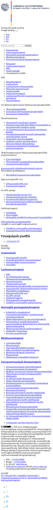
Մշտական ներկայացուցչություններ (24, 112)
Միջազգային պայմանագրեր (16, 222)
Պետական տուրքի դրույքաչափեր (23, 374)
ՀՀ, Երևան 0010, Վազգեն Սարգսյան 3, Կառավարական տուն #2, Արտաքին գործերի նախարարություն (24, 477)
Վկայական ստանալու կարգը (21, 123)
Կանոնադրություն (15, 93)
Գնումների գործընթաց (18, 291)
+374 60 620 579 (12, 241)
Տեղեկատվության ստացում (20, 352)
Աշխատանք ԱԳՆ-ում (17, 184)
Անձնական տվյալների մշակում (22, 357)
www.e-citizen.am (40, 466)
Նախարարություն (15, 52)
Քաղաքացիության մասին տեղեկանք (25, 393)
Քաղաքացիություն (16, 390)
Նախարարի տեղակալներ (19, 86)
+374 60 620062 (19, 462)
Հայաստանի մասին (16, 258)
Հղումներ (11, 265)
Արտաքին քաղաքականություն (22, 55)
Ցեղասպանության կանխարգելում (24, 329)
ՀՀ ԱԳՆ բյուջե (13, 296)
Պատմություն (13, 101)
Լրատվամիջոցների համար (20, 348)
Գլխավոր (11, 64)
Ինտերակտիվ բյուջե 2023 (19, 195)
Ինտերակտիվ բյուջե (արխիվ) (21, 197)
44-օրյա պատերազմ (16, 333)
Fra (7, 41)
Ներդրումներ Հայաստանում (20, 262)
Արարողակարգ (14, 281)
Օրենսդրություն (14, 298)
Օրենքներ (11, 213)
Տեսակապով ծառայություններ (22, 407)
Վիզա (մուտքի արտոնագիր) (20, 381)
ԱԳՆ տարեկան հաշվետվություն (22, 350)
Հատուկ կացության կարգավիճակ (24, 395)
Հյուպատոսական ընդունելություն (23, 367)
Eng (7, 37)
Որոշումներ (12, 215)
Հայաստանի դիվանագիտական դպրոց (21, 168)
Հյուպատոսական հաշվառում (21, 369)
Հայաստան (12, 50)
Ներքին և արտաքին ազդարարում (24, 228)
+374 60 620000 (17, 459)
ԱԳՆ (8, 68)
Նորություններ (13, 343)
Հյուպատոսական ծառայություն (22, 59)
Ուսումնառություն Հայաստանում (23, 260)
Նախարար (12, 84)
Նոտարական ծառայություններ (22, 388)
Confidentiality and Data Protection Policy (22, 423)
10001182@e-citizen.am (15, 466)
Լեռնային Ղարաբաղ (16, 331)
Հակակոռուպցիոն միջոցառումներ (24, 231)
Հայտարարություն (16, 186)
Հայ (8, 34)
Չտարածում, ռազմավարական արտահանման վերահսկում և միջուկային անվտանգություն (28, 324)
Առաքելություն (13, 82)
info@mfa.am (21, 464)
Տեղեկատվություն (15, 57)
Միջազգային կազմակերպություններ (25, 162)
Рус (7, 39)
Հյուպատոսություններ (17, 114)
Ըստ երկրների (13, 159)
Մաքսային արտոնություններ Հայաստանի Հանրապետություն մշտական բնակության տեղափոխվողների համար (28, 411)
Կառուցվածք (13, 71)
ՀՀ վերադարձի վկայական (20, 378)
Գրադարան (12, 355)
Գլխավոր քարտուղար (17, 89)
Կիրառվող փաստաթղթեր (19, 139)
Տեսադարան (12, 345)
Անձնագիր (11, 376)
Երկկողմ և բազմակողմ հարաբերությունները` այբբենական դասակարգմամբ (24, 314)
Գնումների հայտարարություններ (23, 175)
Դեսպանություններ (16, 109)
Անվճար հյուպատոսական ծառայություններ (29, 371)
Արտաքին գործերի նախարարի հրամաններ (29, 217)
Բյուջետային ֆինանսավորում (21, 199)
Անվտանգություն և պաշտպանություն (26, 319)
